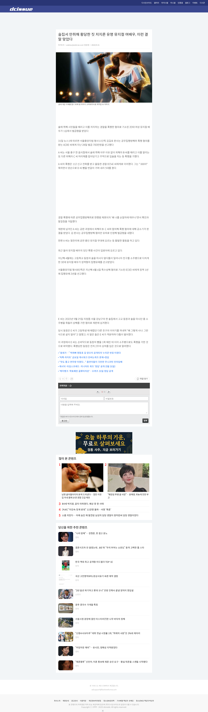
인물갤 (180, 3)
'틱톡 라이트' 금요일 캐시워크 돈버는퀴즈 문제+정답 (84, 357)
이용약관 (83, 701)
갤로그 (187, 3)
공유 (72, 379)
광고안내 (74, 701)
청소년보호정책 (108, 701)
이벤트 (195, 3)
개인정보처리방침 (95, 701)
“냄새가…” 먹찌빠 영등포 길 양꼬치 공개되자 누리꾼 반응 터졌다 (90, 353)
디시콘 (202, 3)
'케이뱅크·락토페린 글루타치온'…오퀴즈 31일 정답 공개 (86, 371)
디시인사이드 (146, 3)
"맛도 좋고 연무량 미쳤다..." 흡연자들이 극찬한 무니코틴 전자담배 (90, 362)
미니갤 (172, 3)
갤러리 (156, 3)
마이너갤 (164, 3)
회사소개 (57, 701)
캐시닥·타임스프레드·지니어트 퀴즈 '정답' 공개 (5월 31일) (87, 366)
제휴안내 (66, 701)
